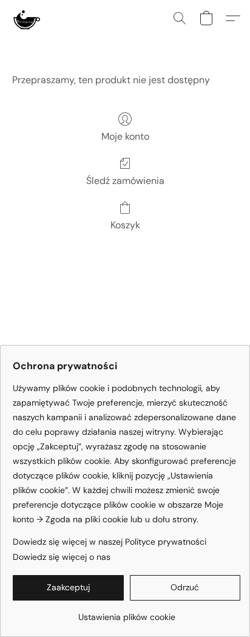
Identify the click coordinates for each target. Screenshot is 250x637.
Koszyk (125, 225)
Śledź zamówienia (125, 180)
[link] (126, 612)
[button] (26, 18)
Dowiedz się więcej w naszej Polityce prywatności (109, 541)
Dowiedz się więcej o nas (61, 556)
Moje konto (125, 136)
